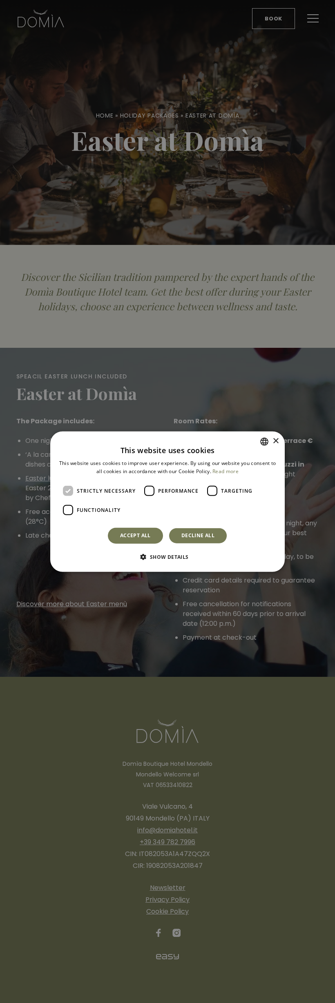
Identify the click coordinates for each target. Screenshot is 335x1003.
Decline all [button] (197, 535)
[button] (167, 557)
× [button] (275, 441)
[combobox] (264, 441)
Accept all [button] (135, 535)
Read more (225, 471)
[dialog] (167, 501)
